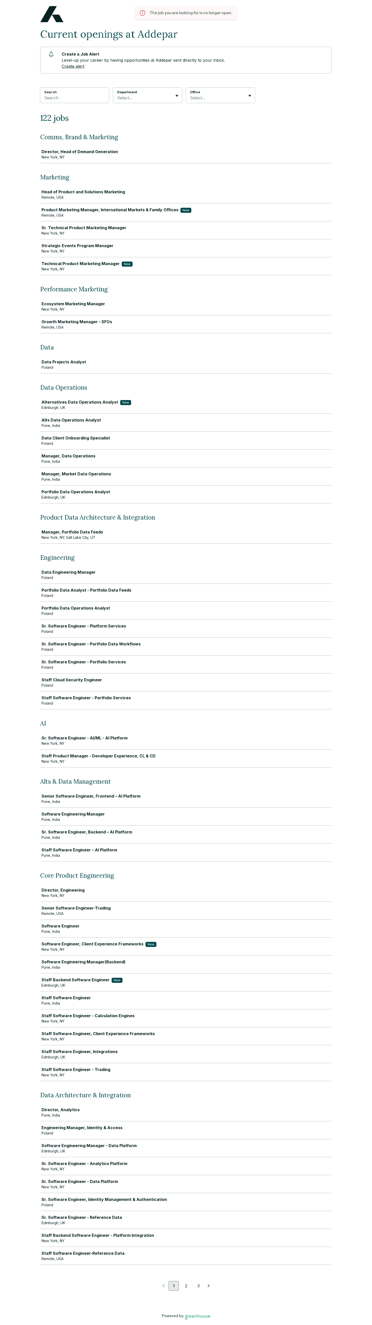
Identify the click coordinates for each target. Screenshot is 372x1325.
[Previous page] (163, 1286)
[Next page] (209, 1286)
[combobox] (117, 98)
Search (50, 92)
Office (195, 92)
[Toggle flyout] (177, 96)
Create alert (73, 66)
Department (127, 92)
